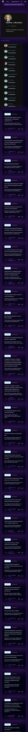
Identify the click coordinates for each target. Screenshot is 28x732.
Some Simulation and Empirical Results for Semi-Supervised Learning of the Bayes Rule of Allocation (13, 142)
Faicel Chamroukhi (12, 44)
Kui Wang (10, 103)
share (22, 129)
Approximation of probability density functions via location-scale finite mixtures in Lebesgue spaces (12, 273)
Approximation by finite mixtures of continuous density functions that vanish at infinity (13, 456)
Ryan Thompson (12, 86)
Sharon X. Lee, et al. (12, 304)
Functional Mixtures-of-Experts (11, 164)
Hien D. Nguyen (11, 50)
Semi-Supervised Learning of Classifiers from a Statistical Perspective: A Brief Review (13, 185)
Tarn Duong (10, 80)
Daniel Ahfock (11, 56)
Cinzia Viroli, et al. (12, 619)
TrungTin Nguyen (12, 98)
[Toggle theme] (21, 2)
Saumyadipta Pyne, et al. (12, 716)
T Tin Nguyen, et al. (12, 466)
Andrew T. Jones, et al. (11, 531)
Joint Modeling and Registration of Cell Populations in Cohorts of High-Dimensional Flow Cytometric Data (13, 705)
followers (13, 26)
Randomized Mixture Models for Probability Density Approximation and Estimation (13, 566)
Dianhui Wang (11, 62)
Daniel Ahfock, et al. (12, 195)
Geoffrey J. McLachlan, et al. (12, 347)
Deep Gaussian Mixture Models (11, 611)
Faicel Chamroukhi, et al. (12, 172)
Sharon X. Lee (11, 92)
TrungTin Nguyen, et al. (12, 259)
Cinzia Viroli (11, 68)
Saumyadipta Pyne (12, 74)
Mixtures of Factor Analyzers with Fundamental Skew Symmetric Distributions (12, 589)
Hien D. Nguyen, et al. (12, 509)
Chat (8, 1)
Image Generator (15, 1)
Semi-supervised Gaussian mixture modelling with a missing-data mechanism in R (12, 119)
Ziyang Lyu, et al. (12, 129)
